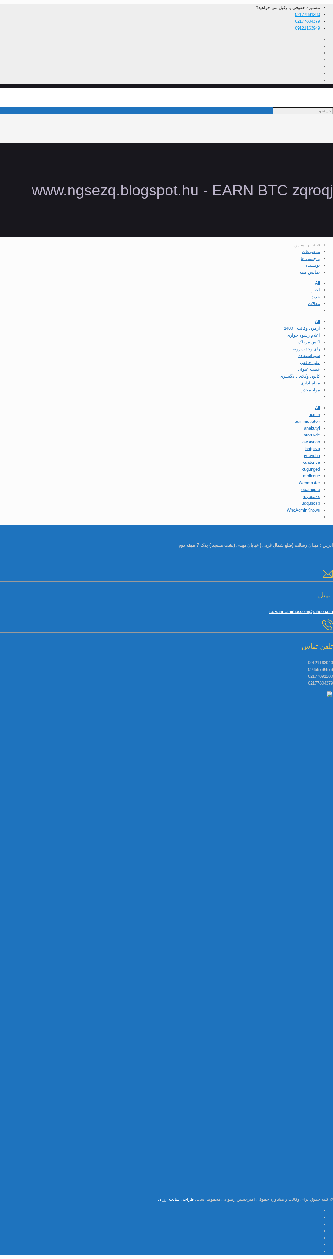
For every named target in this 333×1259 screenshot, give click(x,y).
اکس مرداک (309, 342)
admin (314, 414)
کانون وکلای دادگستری (300, 376)
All (317, 283)
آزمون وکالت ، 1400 (302, 328)
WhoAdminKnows (303, 510)
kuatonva (311, 462)
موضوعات (311, 251)
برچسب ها (310, 258)
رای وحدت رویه (306, 348)
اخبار (316, 290)
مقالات (314, 303)
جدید (316, 296)
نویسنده (312, 265)
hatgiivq (312, 448)
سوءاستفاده (309, 355)
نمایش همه (310, 272)
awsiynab (311, 441)
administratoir (307, 421)
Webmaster (309, 482)
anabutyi (312, 428)
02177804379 (307, 21)
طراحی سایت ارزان (176, 1199)
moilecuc (311, 476)
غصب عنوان (309, 369)
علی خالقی (310, 362)
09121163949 (307, 28)
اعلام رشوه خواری (303, 335)
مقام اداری (310, 383)
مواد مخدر (311, 389)
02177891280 (307, 14)
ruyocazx (311, 496)
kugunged (311, 469)
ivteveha (312, 455)
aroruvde (312, 435)
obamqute (310, 489)
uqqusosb (311, 503)
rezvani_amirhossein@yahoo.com (301, 611)
